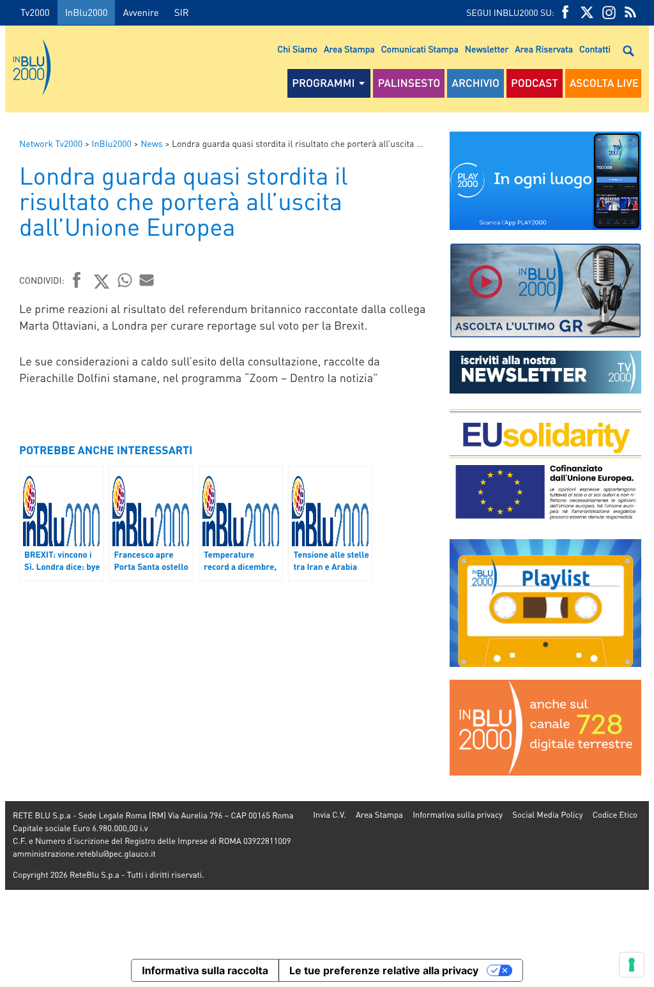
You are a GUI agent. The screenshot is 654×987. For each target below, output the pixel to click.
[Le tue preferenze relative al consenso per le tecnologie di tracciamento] (632, 965)
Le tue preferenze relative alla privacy (383, 970)
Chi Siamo (297, 49)
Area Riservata (544, 49)
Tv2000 (35, 12)
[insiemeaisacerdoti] (2, 502)
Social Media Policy (547, 814)
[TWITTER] (587, 12)
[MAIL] (147, 280)
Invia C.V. (329, 814)
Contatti (595, 49)
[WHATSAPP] (125, 280)
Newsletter (486, 49)
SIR (181, 12)
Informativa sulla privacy (458, 814)
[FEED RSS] (630, 12)
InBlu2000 (86, 12)
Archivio (475, 83)
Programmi (323, 83)
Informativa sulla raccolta (205, 970)
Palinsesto (408, 83)
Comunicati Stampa (420, 49)
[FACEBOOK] (565, 12)
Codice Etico (615, 814)
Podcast (534, 83)
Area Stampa (349, 49)
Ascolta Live (604, 83)
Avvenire (140, 12)
